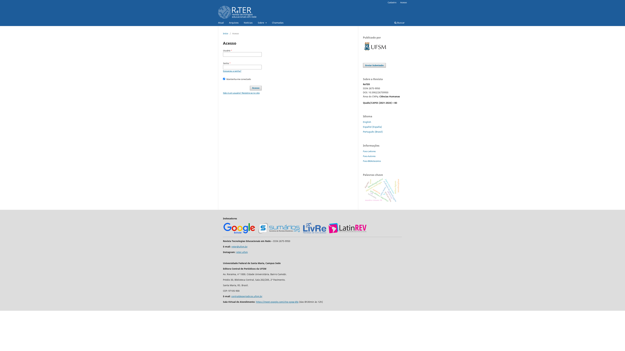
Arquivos (234, 22)
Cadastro (392, 2)
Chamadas (278, 22)
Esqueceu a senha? (232, 71)
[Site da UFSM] (375, 50)
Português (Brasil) (373, 131)
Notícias (248, 22)
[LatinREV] (347, 232)
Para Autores (369, 156)
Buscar (400, 22)
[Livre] (314, 232)
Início (225, 33)
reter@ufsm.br (239, 246)
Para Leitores (369, 151)
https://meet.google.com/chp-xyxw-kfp (277, 301)
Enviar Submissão (374, 65)
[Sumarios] (278, 232)
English (367, 122)
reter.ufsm (242, 252)
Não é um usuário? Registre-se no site (241, 92)
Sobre (261, 22)
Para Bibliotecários (372, 161)
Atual (221, 22)
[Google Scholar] (239, 232)
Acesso (403, 2)
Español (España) (372, 126)
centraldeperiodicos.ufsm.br (246, 296)
